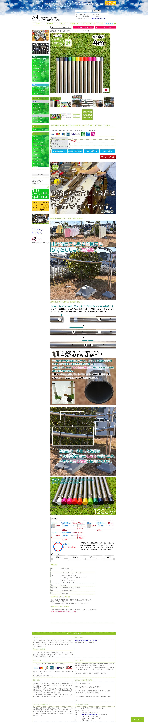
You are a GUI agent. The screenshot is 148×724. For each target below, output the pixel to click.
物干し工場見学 (37, 160)
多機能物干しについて (38, 137)
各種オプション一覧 (38, 129)
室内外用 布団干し (37, 113)
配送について (35, 228)
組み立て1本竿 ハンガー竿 (39, 71)
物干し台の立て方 (36, 232)
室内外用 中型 (36, 107)
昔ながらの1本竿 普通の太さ (40, 60)
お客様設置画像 (37, 139)
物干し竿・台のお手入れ (38, 231)
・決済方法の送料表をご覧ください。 (86, 640)
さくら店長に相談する (37, 229)
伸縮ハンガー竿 (37, 80)
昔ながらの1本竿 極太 (38, 63)
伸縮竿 (34, 74)
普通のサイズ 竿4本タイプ (40, 88)
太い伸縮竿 (35, 77)
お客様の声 (35, 151)
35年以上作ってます (38, 142)
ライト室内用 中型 (37, 121)
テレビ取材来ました (38, 157)
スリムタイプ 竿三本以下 (39, 91)
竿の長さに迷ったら (38, 148)
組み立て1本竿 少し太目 (39, 68)
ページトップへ (137, 719)
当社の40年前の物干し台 (39, 145)
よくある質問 (36, 154)
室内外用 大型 (36, 110)
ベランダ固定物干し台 (38, 93)
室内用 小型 (36, 104)
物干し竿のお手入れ (38, 163)
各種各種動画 (36, 166)
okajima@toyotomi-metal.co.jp (99, 18)
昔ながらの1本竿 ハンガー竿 (40, 65)
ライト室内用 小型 (37, 119)
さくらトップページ (37, 233)
